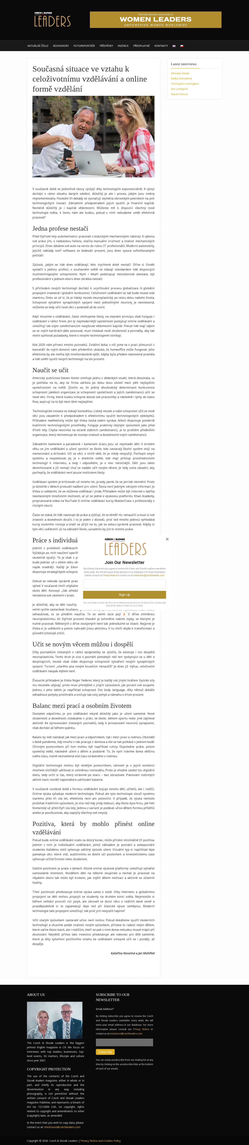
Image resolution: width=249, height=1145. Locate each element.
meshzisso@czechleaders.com (148, 575)
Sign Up (124, 595)
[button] (124, 562)
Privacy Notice (110, 575)
